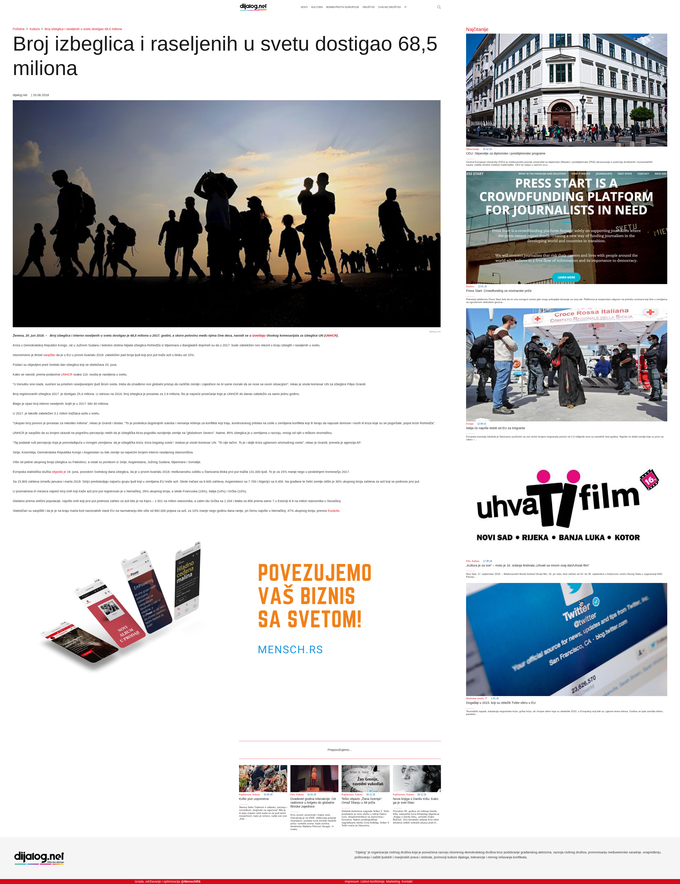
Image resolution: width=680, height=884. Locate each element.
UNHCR (331, 335)
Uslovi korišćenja (372, 881)
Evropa (469, 424)
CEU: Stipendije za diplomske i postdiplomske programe (505, 153)
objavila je (59, 472)
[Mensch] (227, 520)
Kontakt (407, 881)
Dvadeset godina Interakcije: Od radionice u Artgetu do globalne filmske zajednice (313, 802)
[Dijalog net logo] (253, 7)
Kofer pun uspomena (254, 799)
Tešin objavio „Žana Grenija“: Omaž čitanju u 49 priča (362, 801)
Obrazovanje (472, 149)
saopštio (49, 355)
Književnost (245, 794)
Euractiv (333, 511)
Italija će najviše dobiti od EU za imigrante (495, 428)
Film (468, 561)
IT (486, 698)
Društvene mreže (475, 698)
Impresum (352, 881)
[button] (439, 7)
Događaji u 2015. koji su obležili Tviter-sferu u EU (501, 703)
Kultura (475, 561)
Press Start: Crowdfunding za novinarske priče (499, 291)
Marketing (393, 881)
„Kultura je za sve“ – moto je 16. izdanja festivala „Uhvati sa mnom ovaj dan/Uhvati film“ (527, 565)
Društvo (470, 286)
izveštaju (259, 335)
